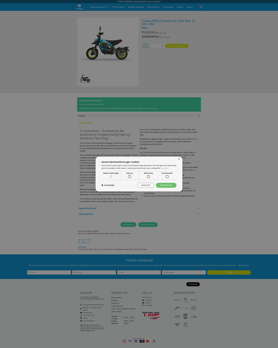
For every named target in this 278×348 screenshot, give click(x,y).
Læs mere (164, 168)
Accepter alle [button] (166, 185)
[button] (108, 185)
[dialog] (139, 174)
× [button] (179, 159)
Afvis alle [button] (145, 185)
